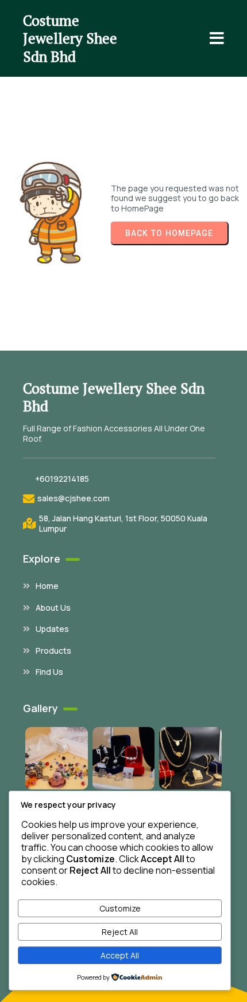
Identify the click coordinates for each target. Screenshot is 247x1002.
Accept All (120, 955)
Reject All (120, 931)
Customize (120, 908)
